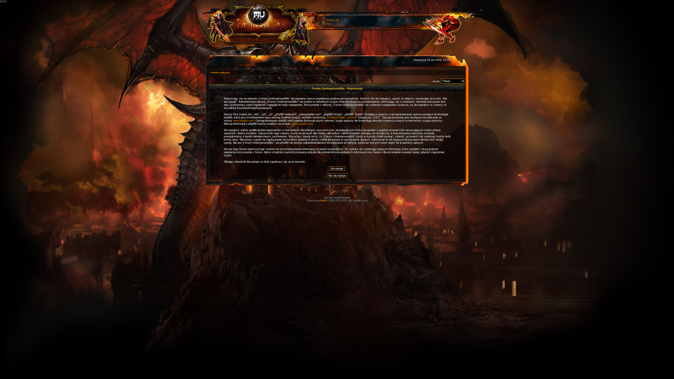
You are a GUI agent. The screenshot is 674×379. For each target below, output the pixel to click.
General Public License (341, 117)
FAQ (328, 23)
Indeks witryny (220, 72)
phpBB (322, 200)
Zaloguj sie (332, 19)
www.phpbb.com (243, 120)
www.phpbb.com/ (302, 123)
